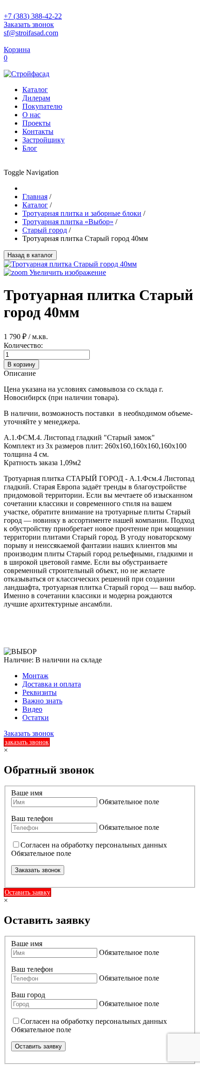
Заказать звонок (29, 24)
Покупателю (42, 106)
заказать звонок (27, 742)
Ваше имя (26, 793)
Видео (32, 709)
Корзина (17, 49)
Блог (29, 148)
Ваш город (28, 995)
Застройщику (43, 140)
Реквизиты (39, 692)
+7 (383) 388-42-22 (33, 16)
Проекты (36, 123)
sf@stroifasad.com (31, 33)
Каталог (35, 89)
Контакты (37, 131)
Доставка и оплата (51, 684)
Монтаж (35, 676)
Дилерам (36, 98)
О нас (31, 115)
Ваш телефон (32, 818)
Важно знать (42, 701)
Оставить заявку (27, 892)
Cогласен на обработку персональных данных (93, 845)
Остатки (35, 717)
